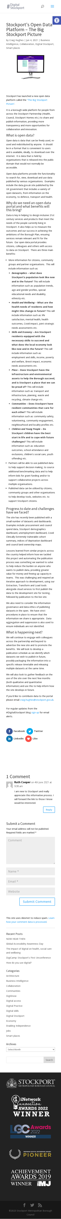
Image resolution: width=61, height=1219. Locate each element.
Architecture (12, 975)
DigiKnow (11, 995)
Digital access (13, 1000)
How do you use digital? (19, 962)
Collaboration (27, 44)
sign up (35, 712)
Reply (49, 809)
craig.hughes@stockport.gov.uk (37, 699)
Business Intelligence (17, 980)
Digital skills (12, 1010)
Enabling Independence (18, 1025)
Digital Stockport (44, 44)
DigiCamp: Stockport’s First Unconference (28, 957)
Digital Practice (14, 1005)
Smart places (13, 47)
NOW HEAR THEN (15, 938)
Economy (11, 1020)
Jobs (8, 1030)
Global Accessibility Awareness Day (24, 943)
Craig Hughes (16, 40)
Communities (13, 990)
